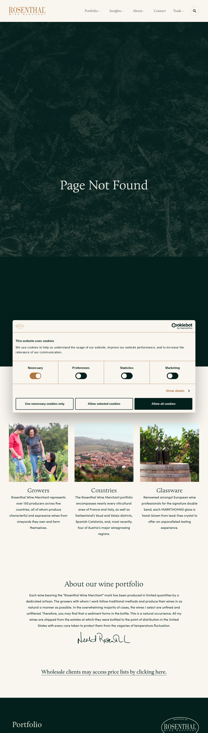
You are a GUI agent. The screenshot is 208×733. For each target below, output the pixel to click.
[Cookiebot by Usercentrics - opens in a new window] (174, 326)
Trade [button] (177, 11)
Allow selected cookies (104, 403)
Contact (160, 11)
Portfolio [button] (92, 11)
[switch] (81, 376)
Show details (175, 390)
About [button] (138, 11)
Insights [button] (115, 11)
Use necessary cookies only (44, 403)
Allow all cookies (164, 403)
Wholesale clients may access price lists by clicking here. (104, 672)
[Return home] (27, 11)
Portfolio (27, 724)
